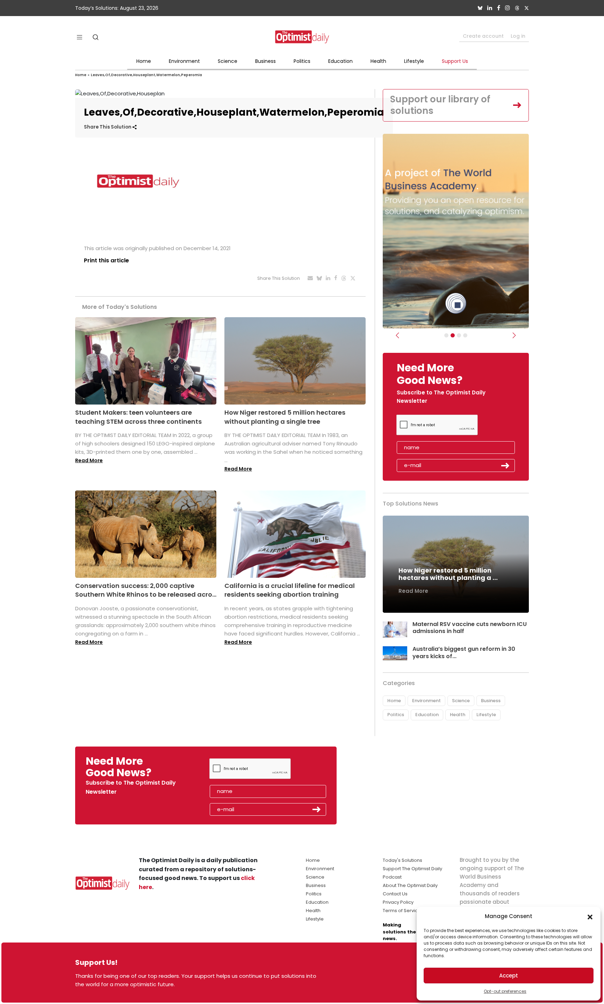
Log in (518, 35)
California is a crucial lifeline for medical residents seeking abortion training (289, 590)
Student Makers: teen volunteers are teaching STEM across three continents (138, 416)
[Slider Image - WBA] (453, 335)
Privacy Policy (398, 902)
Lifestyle (414, 61)
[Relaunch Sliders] (465, 335)
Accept (508, 975)
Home (143, 61)
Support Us (455, 61)
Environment (184, 61)
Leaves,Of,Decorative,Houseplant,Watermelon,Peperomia (146, 75)
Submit (505, 466)
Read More (89, 460)
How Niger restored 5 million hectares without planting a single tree (284, 416)
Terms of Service (402, 910)
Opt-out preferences (505, 991)
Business (265, 61)
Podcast (392, 877)
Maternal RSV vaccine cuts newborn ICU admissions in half (469, 627)
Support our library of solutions (440, 105)
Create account (483, 35)
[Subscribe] (446, 335)
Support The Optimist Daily (412, 868)
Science (227, 61)
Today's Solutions (402, 860)
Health (378, 61)
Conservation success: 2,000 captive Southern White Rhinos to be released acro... (145, 590)
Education (340, 61)
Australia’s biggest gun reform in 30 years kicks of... (463, 652)
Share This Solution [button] (108, 127)
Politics (302, 61)
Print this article (106, 260)
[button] (590, 916)
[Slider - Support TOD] (459, 335)
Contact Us (395, 893)
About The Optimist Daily (410, 885)
